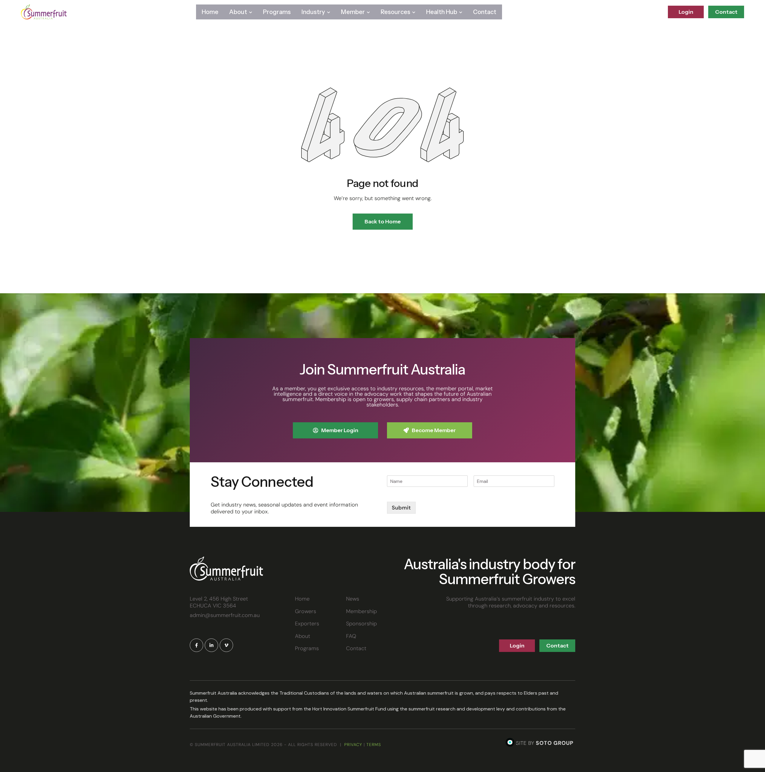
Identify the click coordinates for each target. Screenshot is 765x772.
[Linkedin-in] (211, 645)
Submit (401, 507)
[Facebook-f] (196, 645)
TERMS (373, 744)
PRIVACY (353, 744)
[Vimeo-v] (226, 645)
